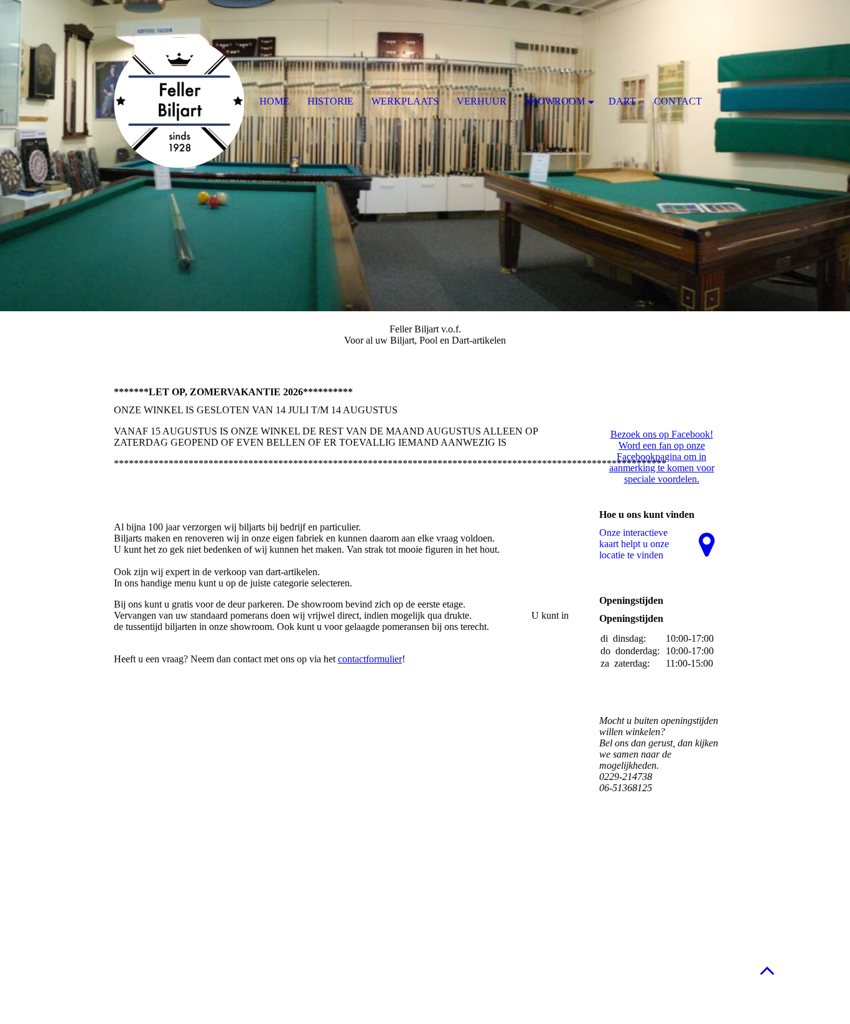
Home (274, 101)
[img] (425, 155)
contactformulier (370, 659)
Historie (330, 101)
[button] (767, 970)
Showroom (555, 101)
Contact (678, 101)
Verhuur (482, 101)
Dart (622, 101)
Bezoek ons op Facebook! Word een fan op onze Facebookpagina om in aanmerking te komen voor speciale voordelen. (661, 456)
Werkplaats (405, 101)
